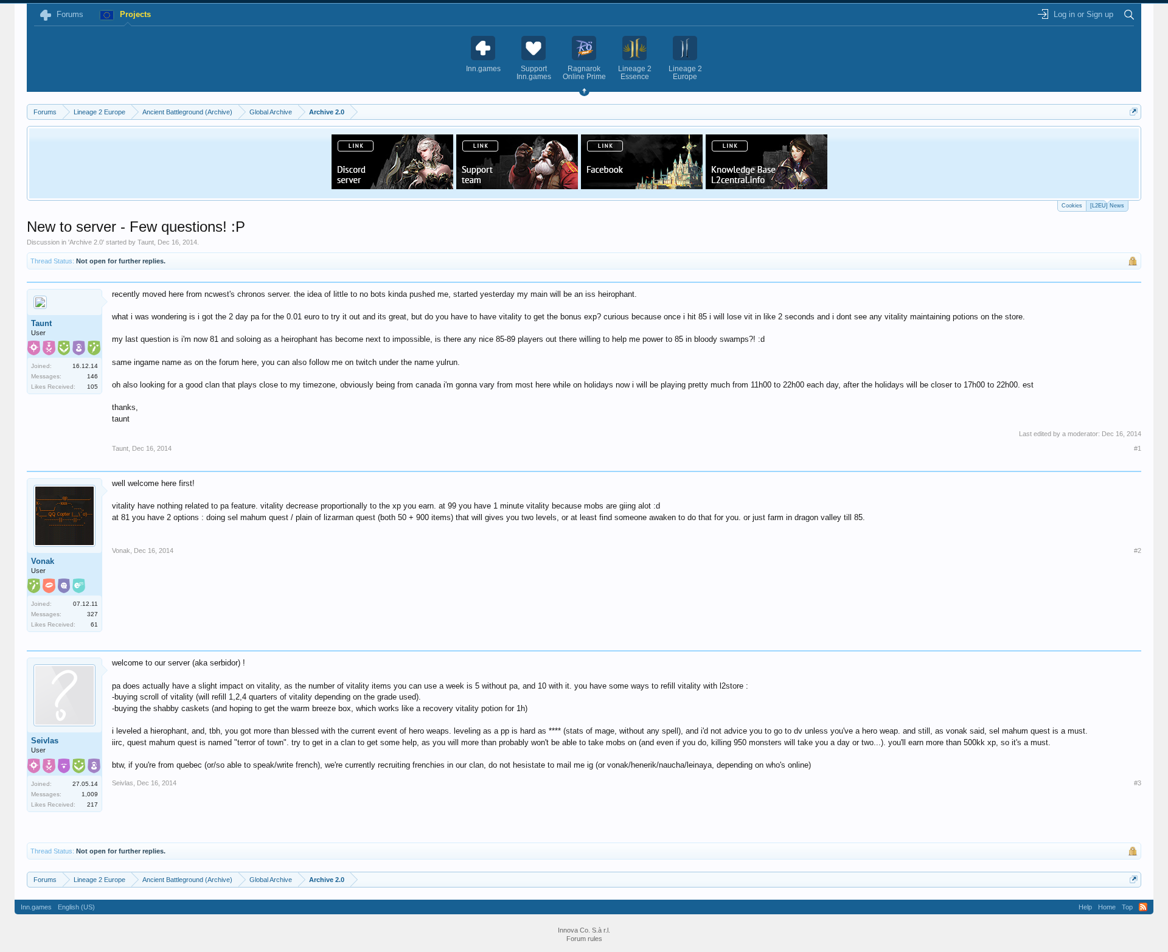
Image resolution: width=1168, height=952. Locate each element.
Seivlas (44, 740)
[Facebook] (642, 185)
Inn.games (36, 907)
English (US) (76, 907)
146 (92, 376)
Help (1085, 907)
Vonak (42, 561)
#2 (1137, 550)
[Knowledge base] (766, 185)
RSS (1143, 907)
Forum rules (584, 938)
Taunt (145, 242)
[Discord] (392, 185)
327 (92, 614)
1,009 (90, 794)
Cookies (1072, 206)
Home (1107, 907)
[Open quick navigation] (1134, 112)
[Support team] (517, 185)
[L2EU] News (1107, 206)
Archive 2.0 (86, 242)
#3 (1137, 783)
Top (1127, 907)
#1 (1137, 448)
